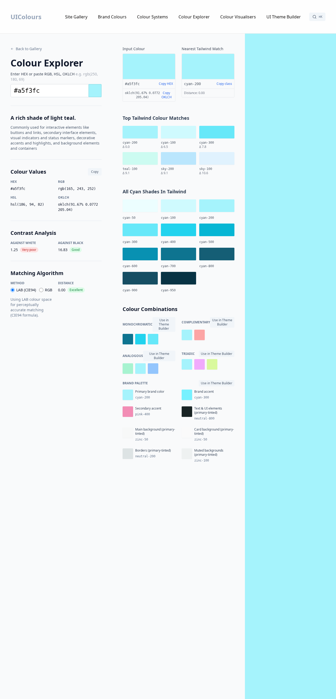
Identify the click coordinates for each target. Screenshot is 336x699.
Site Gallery (76, 17)
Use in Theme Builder (164, 324)
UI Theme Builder (283, 17)
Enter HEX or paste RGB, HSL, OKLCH (54, 76)
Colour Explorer (194, 17)
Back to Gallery (29, 48)
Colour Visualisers (238, 17)
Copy (94, 171)
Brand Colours (112, 17)
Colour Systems (152, 17)
